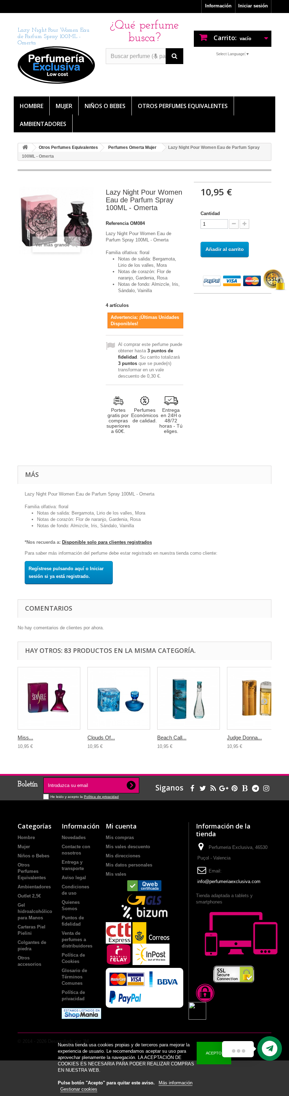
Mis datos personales (129, 865)
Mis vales (116, 874)
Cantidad (210, 213)
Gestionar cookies (78, 1089)
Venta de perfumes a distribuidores (77, 940)
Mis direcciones (123, 855)
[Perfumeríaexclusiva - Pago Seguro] (233, 280)
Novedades (74, 837)
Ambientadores (43, 124)
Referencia (117, 223)
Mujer (64, 106)
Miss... (25, 738)
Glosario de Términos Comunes (74, 977)
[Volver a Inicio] (25, 147)
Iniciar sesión (253, 5)
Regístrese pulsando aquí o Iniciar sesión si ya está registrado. (66, 572)
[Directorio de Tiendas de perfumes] (144, 885)
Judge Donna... (244, 738)
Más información (175, 1082)
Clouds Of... (101, 738)
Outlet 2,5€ (29, 896)
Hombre (31, 106)
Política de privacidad (101, 797)
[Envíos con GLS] (144, 899)
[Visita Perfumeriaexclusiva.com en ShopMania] (81, 1013)
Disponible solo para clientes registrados (107, 542)
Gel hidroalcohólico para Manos (35, 911)
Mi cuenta (121, 826)
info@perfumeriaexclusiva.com (228, 881)
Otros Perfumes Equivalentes (183, 106)
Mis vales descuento (128, 846)
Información (218, 5)
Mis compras (120, 837)
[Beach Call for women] (188, 698)
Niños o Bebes (105, 106)
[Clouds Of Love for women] (118, 698)
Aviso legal (74, 877)
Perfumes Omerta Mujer (132, 147)
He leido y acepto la (67, 797)
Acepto (214, 1053)
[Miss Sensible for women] (49, 698)
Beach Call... (171, 738)
